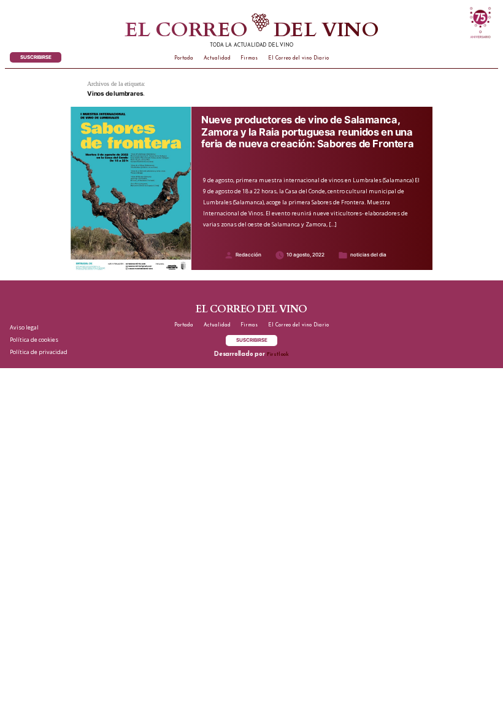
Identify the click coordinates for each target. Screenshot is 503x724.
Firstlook (278, 354)
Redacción (248, 255)
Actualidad (217, 58)
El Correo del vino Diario (298, 58)
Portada (183, 58)
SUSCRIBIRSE (36, 57)
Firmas (249, 58)
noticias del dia (368, 255)
